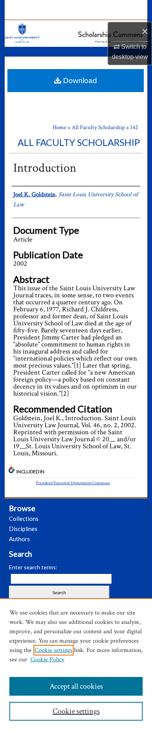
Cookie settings (53, 650)
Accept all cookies (76, 686)
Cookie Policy (47, 659)
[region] (76, 664)
